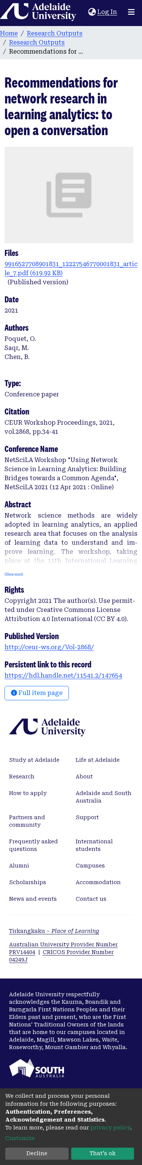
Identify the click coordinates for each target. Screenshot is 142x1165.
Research (21, 777)
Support (87, 817)
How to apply (28, 793)
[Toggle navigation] (131, 12)
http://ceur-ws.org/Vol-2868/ (49, 647)
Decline (37, 1153)
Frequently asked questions (33, 845)
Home (9, 33)
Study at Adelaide (34, 760)
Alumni (19, 866)
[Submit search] (82, 12)
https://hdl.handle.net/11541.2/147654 (63, 675)
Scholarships (27, 882)
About (84, 777)
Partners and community (27, 821)
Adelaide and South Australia (103, 797)
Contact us (91, 899)
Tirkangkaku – (54, 931)
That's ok (102, 1153)
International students (94, 845)
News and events (33, 899)
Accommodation (98, 882)
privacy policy (110, 1128)
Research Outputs (55, 33)
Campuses (90, 866)
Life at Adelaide (98, 760)
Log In (107, 11)
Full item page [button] (39, 693)
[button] (92, 12)
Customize (20, 1138)
